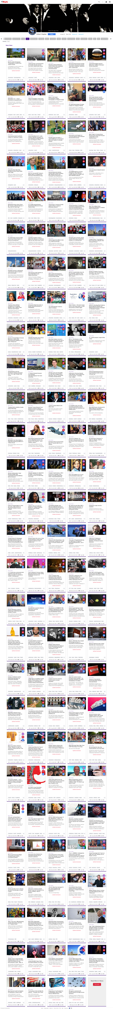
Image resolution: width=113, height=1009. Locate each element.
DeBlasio (50, 621)
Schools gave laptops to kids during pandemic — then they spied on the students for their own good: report (76, 609)
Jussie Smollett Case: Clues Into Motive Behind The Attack (35, 961)
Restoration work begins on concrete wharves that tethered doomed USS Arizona (76, 136)
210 (57, 79)
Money (9, 901)
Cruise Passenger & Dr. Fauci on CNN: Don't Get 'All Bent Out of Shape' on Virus (96, 854)
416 (37, 287)
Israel (55, 77)
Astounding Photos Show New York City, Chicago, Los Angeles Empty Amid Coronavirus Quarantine (56, 856)
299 (17, 117)
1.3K (37, 693)
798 (37, 354)
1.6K (37, 488)
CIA (69, 351)
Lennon (70, 691)
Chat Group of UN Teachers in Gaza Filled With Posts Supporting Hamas (35, 274)
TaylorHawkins (37, 453)
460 (97, 287)
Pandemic (58, 725)
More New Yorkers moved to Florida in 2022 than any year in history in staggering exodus (56, 340)
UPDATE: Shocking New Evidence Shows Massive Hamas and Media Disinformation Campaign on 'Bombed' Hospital (97, 306)
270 (77, 79)
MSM (80, 759)
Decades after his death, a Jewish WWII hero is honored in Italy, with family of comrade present (56, 139)
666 (98, 187)
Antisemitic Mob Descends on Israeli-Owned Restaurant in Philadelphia (35, 306)
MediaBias (77, 759)
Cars (95, 38)
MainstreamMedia (38, 588)
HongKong (16, 759)
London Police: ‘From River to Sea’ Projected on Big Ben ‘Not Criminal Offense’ (96, 241)
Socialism (79, 588)
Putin (12, 485)
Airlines (94, 939)
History (90, 38)
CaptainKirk (95, 901)
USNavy (58, 901)
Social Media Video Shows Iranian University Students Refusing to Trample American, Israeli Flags (76, 888)
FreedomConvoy (60, 485)
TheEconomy (20, 901)
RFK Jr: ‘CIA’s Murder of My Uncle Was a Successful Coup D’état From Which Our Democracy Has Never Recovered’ (76, 342)
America (30, 351)
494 (17, 287)
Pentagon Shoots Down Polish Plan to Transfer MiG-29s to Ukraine (56, 443)
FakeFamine (51, 114)
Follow (51, 34)
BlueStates (51, 351)
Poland (21, 657)
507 (77, 117)
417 (37, 320)
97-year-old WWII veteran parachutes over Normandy (75, 923)
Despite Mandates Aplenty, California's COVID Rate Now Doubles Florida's (15, 611)
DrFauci (13, 797)
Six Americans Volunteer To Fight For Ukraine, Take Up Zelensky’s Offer (96, 440)
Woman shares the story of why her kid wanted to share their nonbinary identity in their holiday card (36, 540)
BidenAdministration (96, 218)
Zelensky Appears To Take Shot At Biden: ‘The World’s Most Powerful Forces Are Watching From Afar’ (36, 474)
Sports (78, 38)
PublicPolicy (80, 657)
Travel (23, 38)
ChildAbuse (30, 552)
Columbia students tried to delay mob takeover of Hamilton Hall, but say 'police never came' (36, 239)
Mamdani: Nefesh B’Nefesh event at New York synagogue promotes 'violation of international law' (56, 66)
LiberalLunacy (39, 552)
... (23, 77)
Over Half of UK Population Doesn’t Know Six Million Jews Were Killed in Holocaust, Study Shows (96, 574)
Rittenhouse (57, 588)
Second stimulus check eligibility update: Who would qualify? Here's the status (96, 715)
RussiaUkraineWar (99, 453)
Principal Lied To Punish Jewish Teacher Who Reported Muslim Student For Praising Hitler (76, 239)
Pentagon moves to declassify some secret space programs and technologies (15, 272)
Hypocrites (51, 797)
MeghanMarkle (57, 657)
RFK (56, 939)
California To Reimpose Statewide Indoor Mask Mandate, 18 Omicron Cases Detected (96, 540)
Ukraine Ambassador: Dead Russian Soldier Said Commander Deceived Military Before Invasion (15, 475)
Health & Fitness (105, 38)
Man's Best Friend (16, 38)
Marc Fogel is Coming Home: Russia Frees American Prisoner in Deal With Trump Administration (97, 136)
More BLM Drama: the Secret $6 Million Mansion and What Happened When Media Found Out (97, 409)
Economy (50, 725)
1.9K (98, 488)
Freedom (54, 485)
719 (57, 320)
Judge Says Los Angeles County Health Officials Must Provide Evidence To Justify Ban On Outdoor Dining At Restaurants (36, 680)
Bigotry (96, 971)
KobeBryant (33, 901)
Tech (82, 833)
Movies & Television (7, 38)
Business (64, 38)
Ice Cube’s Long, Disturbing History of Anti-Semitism (34, 788)
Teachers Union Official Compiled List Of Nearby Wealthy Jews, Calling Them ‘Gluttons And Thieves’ (15, 306)
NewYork (61, 351)
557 (77, 253)
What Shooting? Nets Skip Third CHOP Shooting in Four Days (76, 746)
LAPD (54, 797)
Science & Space (34, 38)
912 (77, 388)
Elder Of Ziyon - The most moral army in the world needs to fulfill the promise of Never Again (76, 306)
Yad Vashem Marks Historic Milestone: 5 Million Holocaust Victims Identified (96, 65)
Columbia (39, 250)
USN (56, 901)
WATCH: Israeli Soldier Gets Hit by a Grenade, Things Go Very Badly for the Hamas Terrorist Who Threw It (76, 274)
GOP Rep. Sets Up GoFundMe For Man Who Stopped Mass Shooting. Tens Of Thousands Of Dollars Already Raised (56, 374)
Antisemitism (10, 77)
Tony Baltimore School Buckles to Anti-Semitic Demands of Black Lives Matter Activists (35, 712)
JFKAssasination (77, 351)
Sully (102, 939)
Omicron (98, 552)
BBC (70, 518)
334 (36, 152)
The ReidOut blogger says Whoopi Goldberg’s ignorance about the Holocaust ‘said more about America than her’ (56, 507)
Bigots (35, 797)
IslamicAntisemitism (98, 250)
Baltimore (36, 725)
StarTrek (61, 621)
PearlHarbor (77, 150)
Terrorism (60, 691)
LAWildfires (79, 184)
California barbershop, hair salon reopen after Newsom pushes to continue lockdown (96, 781)
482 (16, 320)
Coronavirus (71, 725)
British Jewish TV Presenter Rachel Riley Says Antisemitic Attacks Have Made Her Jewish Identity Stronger (96, 960)
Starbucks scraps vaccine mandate (95, 506)
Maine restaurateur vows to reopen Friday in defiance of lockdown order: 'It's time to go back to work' (76, 781)
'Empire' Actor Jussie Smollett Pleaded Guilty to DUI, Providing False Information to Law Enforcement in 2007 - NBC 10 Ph (15, 961)
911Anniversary (11, 939)
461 (17, 220)
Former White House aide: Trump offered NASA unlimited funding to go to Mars (76, 960)
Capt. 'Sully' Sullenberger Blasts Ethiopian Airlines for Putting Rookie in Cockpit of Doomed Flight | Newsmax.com (96, 928)
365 (57, 187)
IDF (73, 285)
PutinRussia (74, 453)
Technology (41, 38)
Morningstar (38, 385)
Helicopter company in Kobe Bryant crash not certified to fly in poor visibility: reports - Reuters (36, 890)
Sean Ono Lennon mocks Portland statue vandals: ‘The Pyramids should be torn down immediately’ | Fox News (76, 678)
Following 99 (81, 34)
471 (57, 152)
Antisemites (91, 114)
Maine (80, 797)
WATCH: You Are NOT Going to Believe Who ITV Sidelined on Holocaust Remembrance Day (35, 174)
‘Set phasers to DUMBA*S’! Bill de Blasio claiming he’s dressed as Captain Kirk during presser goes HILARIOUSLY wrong (56, 609)
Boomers (91, 901)
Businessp (10, 453)
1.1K (17, 421)
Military (35, 218)
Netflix (98, 691)
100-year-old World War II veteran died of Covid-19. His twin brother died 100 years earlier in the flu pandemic (15, 819)
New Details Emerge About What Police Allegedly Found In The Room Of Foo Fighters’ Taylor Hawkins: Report (36, 440)
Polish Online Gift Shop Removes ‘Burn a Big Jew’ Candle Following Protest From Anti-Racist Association (15, 642)
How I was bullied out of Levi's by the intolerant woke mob (76, 475)
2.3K (37, 555)
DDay (59, 833)
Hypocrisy (20, 759)
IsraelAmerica (73, 901)
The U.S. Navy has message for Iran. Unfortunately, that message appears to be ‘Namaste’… (56, 888)
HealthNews (80, 725)
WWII (81, 150)
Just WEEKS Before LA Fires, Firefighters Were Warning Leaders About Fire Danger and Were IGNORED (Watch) (76, 173)
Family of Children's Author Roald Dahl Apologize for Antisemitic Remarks (14, 678)
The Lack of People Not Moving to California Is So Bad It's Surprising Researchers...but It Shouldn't (76, 541)
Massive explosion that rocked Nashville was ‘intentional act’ (96, 644)
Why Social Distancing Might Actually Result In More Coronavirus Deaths (15, 856)
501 (77, 152)
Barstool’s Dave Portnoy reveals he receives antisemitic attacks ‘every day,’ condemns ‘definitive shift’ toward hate (76, 65)
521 (57, 287)
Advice (47, 38)
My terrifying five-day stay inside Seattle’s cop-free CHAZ (96, 747)
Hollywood (94, 691)
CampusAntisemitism (58, 184)
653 (77, 354)
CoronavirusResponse (32, 867)
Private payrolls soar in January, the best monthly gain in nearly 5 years (15, 890)
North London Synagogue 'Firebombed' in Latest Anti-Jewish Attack (15, 63)
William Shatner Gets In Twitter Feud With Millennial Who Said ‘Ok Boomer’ (96, 892)
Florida (55, 351)
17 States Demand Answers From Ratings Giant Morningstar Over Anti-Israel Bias (35, 375)
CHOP (70, 759)
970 (37, 800)
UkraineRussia (41, 418)
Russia (101, 150)
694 (77, 220)
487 (97, 117)
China (9, 588)
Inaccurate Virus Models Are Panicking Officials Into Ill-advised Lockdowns (35, 855)
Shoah (102, 77)
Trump (82, 971)
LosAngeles (37, 833)
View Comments (16, 70)
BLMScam (93, 418)
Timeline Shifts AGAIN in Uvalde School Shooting (15, 408)
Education (71, 621)
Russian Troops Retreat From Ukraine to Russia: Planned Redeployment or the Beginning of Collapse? (35, 409)
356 (57, 117)
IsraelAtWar (15, 218)
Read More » (16, 53)
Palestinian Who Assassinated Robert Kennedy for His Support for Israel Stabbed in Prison (56, 923)
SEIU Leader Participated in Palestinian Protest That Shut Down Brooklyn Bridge (56, 275)
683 (77, 659)
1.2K (57, 354)
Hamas (75, 218)
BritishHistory (51, 657)
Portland (76, 691)
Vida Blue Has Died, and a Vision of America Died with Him (36, 338)
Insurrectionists (59, 218)
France (53, 691)
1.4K (37, 388)
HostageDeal (10, 184)
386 (37, 117)
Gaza (55, 114)
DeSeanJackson (37, 759)
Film (98, 38)
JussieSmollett (11, 971)
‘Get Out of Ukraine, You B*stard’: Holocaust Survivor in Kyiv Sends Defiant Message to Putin (76, 440)
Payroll (15, 901)
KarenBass (71, 184)
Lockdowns (76, 621)
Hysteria (98, 867)
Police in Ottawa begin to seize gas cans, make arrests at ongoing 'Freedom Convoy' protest (15, 507)
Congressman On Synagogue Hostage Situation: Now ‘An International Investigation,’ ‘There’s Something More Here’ (15, 540)
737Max (90, 939)
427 (16, 152)
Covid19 (75, 418)
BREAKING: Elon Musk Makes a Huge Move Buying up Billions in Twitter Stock (15, 441)
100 (16, 79)
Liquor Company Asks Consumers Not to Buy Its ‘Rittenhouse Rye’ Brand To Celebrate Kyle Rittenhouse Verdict (55, 578)
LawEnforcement (92, 385)
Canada (90, 485)
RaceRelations (39, 351)
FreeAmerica (71, 797)
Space (79, 971)
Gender (34, 552)
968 (37, 421)
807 (37, 659)
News (27, 38)
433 (98, 253)
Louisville (17, 725)
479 (77, 320)
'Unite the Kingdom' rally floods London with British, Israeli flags (36, 99)
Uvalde (15, 418)
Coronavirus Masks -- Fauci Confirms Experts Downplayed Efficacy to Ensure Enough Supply (15, 781)
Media (73, 759)
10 (22, 762)
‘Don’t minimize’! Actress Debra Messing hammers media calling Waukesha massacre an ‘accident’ (36, 574)
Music (29, 453)
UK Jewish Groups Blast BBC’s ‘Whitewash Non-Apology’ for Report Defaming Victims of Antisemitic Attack (76, 507)
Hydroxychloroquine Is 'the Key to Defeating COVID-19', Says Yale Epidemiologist (76, 714)
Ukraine (36, 418)
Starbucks (97, 518)
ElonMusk (55, 418)
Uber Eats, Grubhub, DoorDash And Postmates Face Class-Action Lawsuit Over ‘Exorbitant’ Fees (77, 820)
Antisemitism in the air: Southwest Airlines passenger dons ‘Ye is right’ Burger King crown (15, 373)
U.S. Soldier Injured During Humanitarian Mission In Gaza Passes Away (35, 206)
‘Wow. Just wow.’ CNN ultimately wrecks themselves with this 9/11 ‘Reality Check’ (16, 923)
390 (97, 220)
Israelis (38, 317)
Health (18, 867)
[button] (99, 2)
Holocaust (94, 77)
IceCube (38, 797)
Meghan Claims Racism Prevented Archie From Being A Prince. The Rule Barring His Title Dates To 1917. (56, 646)
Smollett (18, 971)
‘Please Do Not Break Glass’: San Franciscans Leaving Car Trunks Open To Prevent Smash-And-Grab (56, 541)
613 (97, 354)
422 (37, 187)
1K (57, 835)
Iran (69, 901)
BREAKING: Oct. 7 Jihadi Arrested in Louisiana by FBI (15, 99)
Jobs (33, 833)
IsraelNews (33, 385)
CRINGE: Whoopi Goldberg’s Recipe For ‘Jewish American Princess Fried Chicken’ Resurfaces (35, 507)
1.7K (77, 590)
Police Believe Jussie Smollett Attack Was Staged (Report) (56, 959)
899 (77, 287)
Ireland (101, 184)
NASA (18, 285)
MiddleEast (79, 901)
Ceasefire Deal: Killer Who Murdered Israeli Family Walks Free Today (15, 171)
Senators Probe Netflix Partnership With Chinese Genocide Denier (95, 680)
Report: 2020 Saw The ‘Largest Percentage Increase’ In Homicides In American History (76, 642)
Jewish (35, 77)
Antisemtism (91, 250)
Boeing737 (99, 939)
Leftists (101, 285)
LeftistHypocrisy (78, 485)
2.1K (16, 488)
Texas (100, 385)
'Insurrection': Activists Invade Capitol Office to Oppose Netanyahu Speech (56, 206)
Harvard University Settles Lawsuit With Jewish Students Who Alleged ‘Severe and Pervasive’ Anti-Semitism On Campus (56, 174)
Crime (59, 552)
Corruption (13, 588)
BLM (90, 418)
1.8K (37, 623)
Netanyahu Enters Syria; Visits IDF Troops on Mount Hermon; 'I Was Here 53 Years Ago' (15, 206)
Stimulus (101, 725)
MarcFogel (91, 150)
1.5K (97, 455)
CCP (69, 588)
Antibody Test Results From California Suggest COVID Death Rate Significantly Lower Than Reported (97, 822)
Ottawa (20, 518)
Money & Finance (71, 38)
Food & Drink (52, 38)
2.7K (17, 800)
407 (17, 187)
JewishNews (40, 621)
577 (57, 253)
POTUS (76, 971)
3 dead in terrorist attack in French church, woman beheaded (55, 680)
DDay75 (70, 939)
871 (16, 388)
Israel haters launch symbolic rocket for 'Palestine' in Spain (15, 136)
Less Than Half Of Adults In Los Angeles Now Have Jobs (36, 819)
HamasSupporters (17, 77)
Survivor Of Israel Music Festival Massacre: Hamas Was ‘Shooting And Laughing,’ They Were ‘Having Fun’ (16, 339)
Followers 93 (74, 34)
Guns (56, 385)
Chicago (50, 867)
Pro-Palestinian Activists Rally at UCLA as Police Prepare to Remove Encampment (15, 239)
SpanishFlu (19, 833)
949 (17, 659)
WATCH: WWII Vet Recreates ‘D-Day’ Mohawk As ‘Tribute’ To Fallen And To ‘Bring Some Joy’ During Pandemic (56, 819)
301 (37, 79)
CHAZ (90, 759)
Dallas (9, 552)
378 (77, 187)
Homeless (79, 418)
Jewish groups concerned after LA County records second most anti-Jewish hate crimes (35, 65)
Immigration (10, 114)
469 (98, 152)
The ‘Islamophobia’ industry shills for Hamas (55, 307)
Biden (90, 218)
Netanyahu (20, 218)
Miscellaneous (84, 38)
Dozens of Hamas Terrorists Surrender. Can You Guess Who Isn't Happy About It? (96, 273)
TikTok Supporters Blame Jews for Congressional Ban (56, 240)
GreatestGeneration (76, 939)
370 (37, 253)
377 (37, 220)
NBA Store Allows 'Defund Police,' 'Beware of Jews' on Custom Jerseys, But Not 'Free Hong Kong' (15, 747)
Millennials (100, 901)
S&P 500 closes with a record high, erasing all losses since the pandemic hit (56, 712)
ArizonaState (56, 317)
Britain (29, 114)
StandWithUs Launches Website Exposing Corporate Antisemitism (36, 609)
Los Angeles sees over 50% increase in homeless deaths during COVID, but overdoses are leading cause (76, 407)
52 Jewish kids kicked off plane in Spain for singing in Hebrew (76, 105)
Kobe (29, 901)
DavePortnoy (77, 77)
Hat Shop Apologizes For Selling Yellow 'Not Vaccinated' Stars (97, 610)
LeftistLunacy (30, 657)
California (70, 385)
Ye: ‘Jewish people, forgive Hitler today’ (97, 338)
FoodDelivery (71, 833)
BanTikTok (56, 250)
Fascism (50, 485)
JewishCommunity (55, 150)
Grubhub (75, 833)
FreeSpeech (59, 418)
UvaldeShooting (20, 418)
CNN (90, 867)
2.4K (97, 421)
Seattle (99, 759)
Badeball (34, 351)
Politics (58, 38)
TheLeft (38, 114)
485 (57, 220)
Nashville (97, 657)
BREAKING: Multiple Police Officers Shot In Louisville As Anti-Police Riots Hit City (15, 714)
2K (77, 488)
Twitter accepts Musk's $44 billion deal (55, 406)
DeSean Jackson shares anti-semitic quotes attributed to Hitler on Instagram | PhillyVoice (56, 747)
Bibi (8, 218)
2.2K (77, 623)
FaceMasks (17, 797)
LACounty (17, 588)
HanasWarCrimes (15, 351)
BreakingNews (91, 657)
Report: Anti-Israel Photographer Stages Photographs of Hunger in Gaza (56, 98)
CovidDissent (71, 485)
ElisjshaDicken (51, 385)
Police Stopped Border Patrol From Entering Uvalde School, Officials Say (96, 373)
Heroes (59, 385)
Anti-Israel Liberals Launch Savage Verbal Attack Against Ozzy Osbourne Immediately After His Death (96, 98)
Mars (70, 971)
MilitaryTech (14, 285)
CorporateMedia (99, 418)
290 (97, 79)
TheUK (101, 588)
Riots (80, 691)
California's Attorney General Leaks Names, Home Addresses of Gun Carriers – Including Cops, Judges (76, 375)
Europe (50, 691)
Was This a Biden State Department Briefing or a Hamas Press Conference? (97, 207)
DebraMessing (31, 588)
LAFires (75, 184)
